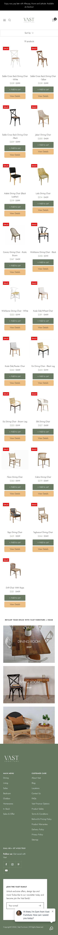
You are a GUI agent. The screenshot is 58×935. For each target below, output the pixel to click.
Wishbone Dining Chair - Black (43, 252)
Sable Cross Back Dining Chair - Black (15, 136)
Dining (6, 777)
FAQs (34, 798)
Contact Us (36, 793)
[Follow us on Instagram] (12, 864)
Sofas (5, 788)
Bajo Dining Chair (15, 532)
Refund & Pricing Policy (42, 819)
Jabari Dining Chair (43, 134)
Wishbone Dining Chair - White (15, 310)
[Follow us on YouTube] (6, 870)
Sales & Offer (9, 813)
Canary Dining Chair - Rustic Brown (15, 254)
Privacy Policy (37, 834)
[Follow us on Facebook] (6, 864)
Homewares (8, 803)
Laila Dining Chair (43, 193)
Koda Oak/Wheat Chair (43, 310)
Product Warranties (40, 824)
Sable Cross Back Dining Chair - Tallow (43, 78)
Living (5, 783)
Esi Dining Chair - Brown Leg (15, 421)
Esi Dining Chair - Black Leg (43, 366)
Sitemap (35, 839)
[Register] (40, 906)
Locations (35, 788)
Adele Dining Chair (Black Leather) (15, 195)
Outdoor (6, 798)
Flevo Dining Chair (15, 476)
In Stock (6, 808)
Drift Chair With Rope (15, 587)
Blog (33, 783)
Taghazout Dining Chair (43, 532)
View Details (15, 96)
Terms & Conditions (40, 813)
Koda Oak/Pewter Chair (15, 366)
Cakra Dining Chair (43, 476)
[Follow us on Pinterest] (18, 864)
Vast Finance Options (40, 803)
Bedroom (7, 793)
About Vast (36, 777)
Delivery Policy (38, 829)
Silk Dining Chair (43, 421)
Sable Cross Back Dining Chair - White (15, 78)
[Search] (9, 20)
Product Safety (38, 808)
